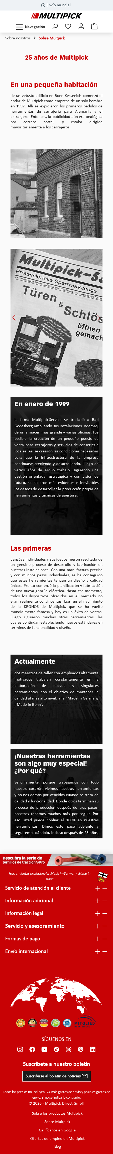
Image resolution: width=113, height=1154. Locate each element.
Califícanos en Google (57, 1130)
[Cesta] (94, 27)
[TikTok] (56, 1049)
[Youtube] (44, 1049)
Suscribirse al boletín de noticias (54, 1076)
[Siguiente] (98, 317)
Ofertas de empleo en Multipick (57, 1139)
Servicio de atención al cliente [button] (38, 888)
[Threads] (68, 1049)
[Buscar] (54, 27)
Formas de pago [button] (22, 939)
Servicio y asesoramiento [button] (35, 926)
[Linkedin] (93, 1049)
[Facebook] (32, 1049)
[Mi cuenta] (81, 27)
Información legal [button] (24, 913)
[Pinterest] (81, 1049)
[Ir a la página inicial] (56, 16)
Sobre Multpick (57, 1122)
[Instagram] (20, 1049)
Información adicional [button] (29, 901)
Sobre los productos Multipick (57, 1113)
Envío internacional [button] (26, 951)
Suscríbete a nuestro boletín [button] (56, 1064)
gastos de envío (69, 1092)
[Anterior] (14, 317)
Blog (57, 1147)
